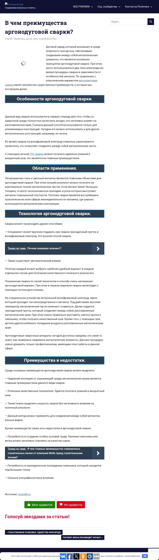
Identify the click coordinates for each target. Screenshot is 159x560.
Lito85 (8, 38)
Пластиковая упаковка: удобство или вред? (34, 533)
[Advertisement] (132, 77)
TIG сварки (36, 154)
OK (145, 556)
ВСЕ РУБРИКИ (81, 6)
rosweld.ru (24, 494)
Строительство (47, 38)
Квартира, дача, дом (26, 38)
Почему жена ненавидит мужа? (82, 538)
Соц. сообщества (107, 6)
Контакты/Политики (137, 6)
